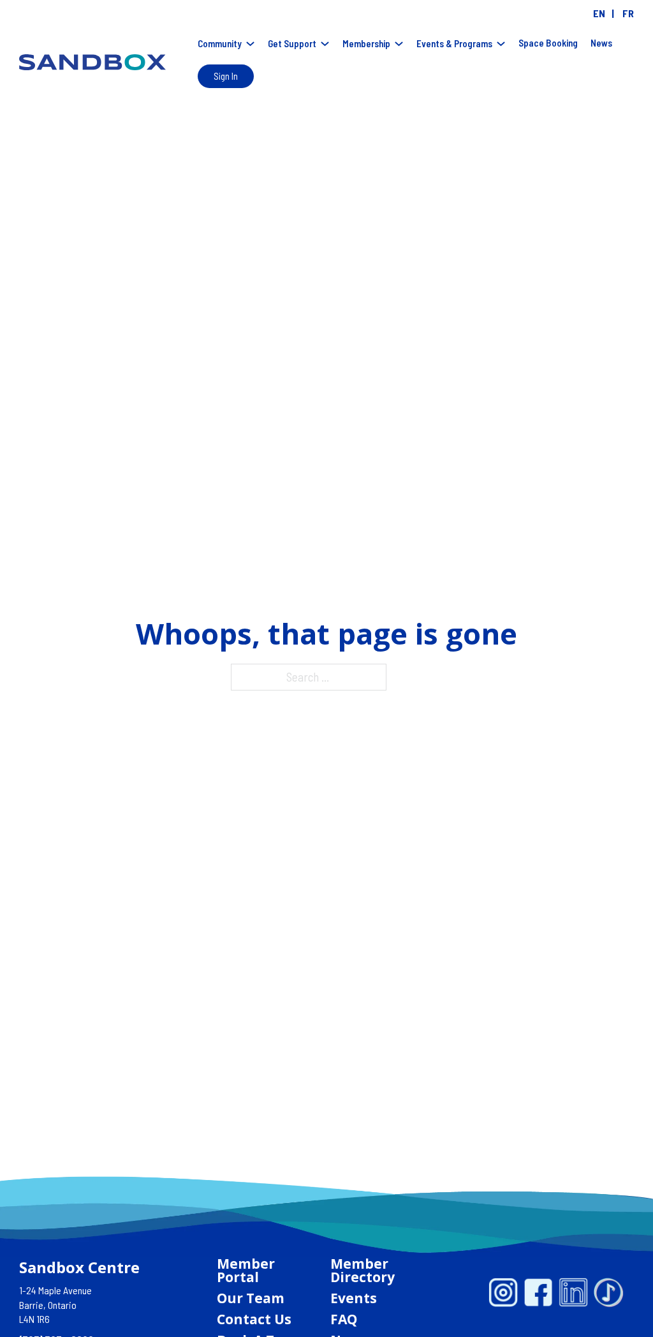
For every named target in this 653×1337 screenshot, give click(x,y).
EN (599, 13)
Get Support (292, 43)
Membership (366, 43)
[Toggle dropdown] (250, 44)
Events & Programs (454, 43)
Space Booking (548, 43)
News (601, 43)
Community (220, 43)
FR (628, 13)
